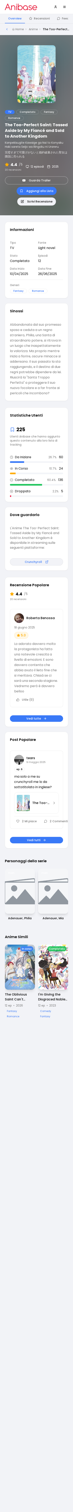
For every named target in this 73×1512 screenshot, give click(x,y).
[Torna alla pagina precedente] (7, 29)
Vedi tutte (33, 719)
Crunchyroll (33, 562)
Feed (65, 18)
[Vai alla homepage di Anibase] (21, 7)
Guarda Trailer (40, 180)
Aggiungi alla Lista (39, 191)
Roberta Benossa (40, 618)
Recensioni (42, 18)
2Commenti (59, 821)
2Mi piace (29, 821)
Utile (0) (28, 700)
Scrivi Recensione (40, 201)
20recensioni (13, 169)
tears (30, 758)
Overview (15, 18)
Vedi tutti (33, 840)
